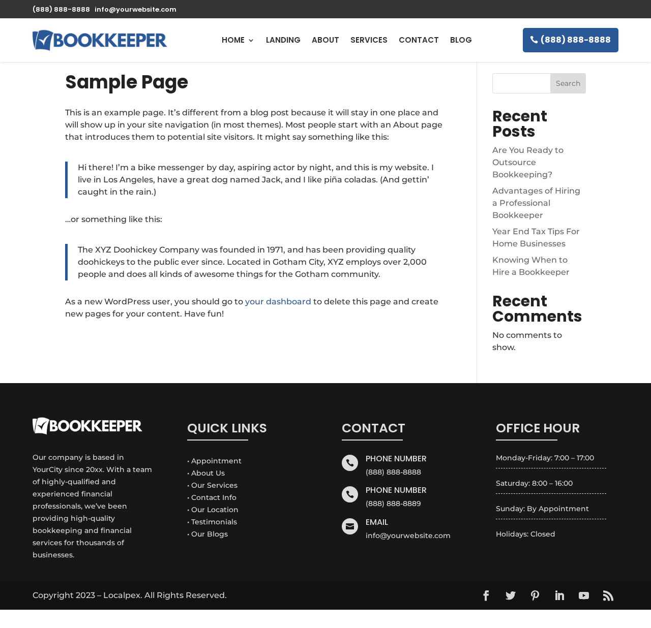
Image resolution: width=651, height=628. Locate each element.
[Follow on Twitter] (510, 595)
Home (233, 40)
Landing (283, 40)
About (325, 40)
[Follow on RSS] (608, 595)
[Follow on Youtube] (584, 595)
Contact (419, 40)
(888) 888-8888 (576, 40)
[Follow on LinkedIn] (559, 595)
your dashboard (278, 301)
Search (568, 83)
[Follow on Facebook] (486, 595)
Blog (461, 40)
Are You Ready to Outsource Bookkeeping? (528, 162)
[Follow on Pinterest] (535, 595)
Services (369, 40)
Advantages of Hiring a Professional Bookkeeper (536, 203)
